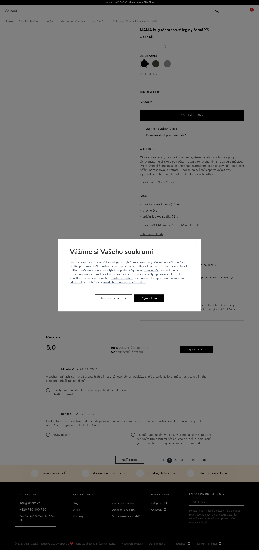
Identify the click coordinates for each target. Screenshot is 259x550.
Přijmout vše (151, 270)
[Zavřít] (196, 243)
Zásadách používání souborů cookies (124, 282)
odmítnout (76, 282)
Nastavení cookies (122, 278)
